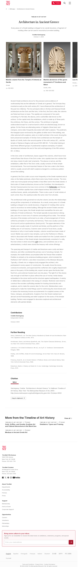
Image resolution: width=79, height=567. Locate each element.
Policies (4, 493)
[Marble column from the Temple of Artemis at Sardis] (23, 60)
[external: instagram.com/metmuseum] (11, 477)
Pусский (8, 558)
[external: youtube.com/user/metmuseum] (16, 477)
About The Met (7, 484)
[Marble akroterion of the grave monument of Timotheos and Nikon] (57, 60)
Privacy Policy (39, 564)
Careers (4, 517)
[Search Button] (64, 3)
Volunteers (5, 520)
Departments (6, 487)
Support (4, 501)
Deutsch (47, 553)
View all (67, 418)
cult (36, 242)
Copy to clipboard (17, 398)
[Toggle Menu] (69, 3)
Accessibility (6, 490)
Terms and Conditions (28, 564)
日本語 (54, 553)
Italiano (40, 553)
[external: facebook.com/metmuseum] (3, 477)
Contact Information (49, 564)
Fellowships (5, 523)
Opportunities (6, 514)
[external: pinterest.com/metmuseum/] (8, 477)
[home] (7, 9)
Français (32, 553)
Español (15, 553)
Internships (5, 526)
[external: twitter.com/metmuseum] (5, 477)
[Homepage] (8, 3)
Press (4, 495)
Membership (6, 503)
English (8, 553)
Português (24, 553)
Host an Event (6, 506)
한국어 (60, 553)
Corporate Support (8, 509)
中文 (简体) (68, 553)
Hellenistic (53, 187)
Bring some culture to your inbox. (17, 533)
